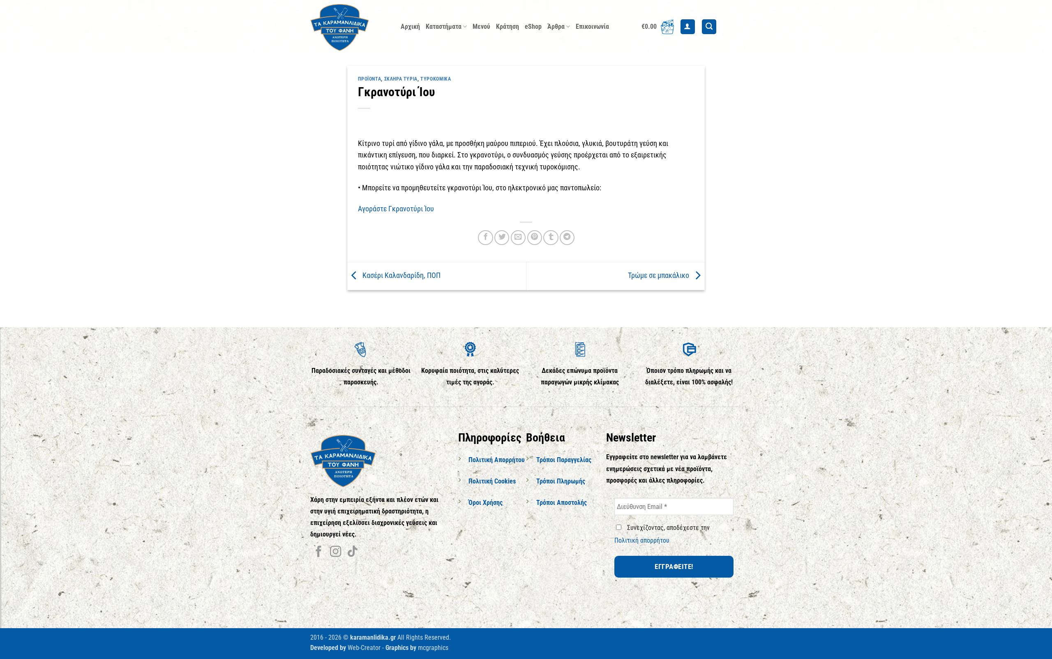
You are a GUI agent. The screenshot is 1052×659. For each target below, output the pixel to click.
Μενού (481, 26)
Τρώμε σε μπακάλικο (659, 275)
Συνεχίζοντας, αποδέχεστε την (662, 534)
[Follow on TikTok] (352, 552)
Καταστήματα (443, 26)
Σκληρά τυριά (401, 79)
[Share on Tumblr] (550, 237)
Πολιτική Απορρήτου (496, 460)
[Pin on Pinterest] (534, 237)
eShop (533, 26)
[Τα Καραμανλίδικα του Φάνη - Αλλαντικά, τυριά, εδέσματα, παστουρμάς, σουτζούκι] (349, 26)
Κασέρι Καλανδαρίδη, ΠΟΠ (401, 275)
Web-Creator (364, 648)
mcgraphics (433, 648)
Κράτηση (507, 26)
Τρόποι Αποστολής (561, 502)
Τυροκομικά (435, 79)
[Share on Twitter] (501, 237)
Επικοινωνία (592, 26)
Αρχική (410, 26)
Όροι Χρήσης (485, 502)
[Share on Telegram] (567, 237)
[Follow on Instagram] (335, 552)
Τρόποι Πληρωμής (560, 481)
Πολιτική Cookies (492, 481)
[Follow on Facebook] (318, 552)
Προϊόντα (369, 79)
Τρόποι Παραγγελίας (563, 460)
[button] (657, 26)
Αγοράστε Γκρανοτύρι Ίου (396, 209)
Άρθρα (556, 26)
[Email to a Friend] (518, 237)
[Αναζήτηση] (709, 26)
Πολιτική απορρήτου (641, 540)
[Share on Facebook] (485, 237)
